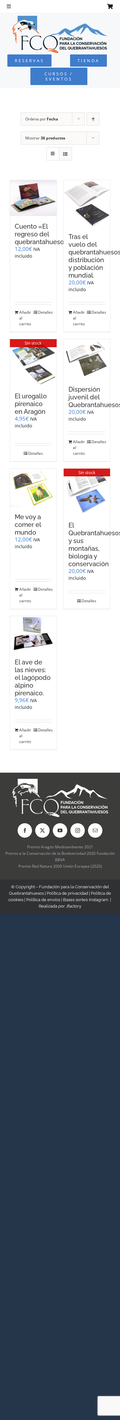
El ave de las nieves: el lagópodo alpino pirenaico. (33, 677)
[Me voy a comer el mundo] (33, 488)
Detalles (45, 312)
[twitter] (42, 830)
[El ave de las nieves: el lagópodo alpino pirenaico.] (33, 634)
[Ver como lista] (65, 154)
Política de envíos (43, 899)
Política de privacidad (67, 893)
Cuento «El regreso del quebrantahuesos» (43, 234)
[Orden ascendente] (93, 119)
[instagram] (77, 830)
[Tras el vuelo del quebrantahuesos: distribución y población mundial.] (87, 203)
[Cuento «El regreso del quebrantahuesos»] (33, 198)
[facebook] (25, 830)
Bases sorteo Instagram (85, 899)
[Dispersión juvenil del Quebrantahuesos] (87, 359)
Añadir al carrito (25, 318)
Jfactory (73, 906)
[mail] (95, 830)
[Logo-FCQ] (60, 18)
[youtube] (60, 830)
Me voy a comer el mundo (28, 524)
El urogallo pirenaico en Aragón (31, 403)
